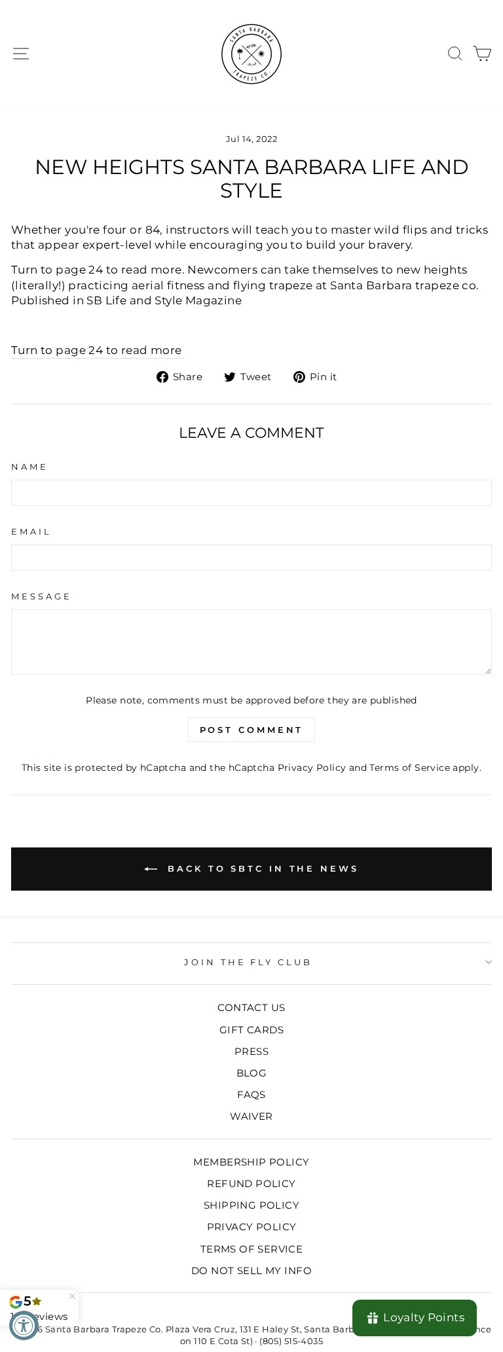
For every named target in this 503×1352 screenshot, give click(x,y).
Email (31, 531)
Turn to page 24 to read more (98, 350)
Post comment (252, 729)
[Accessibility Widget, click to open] (24, 1325)
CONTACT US (251, 1007)
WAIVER (251, 1116)
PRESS (251, 1051)
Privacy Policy (312, 768)
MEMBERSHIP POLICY (251, 1162)
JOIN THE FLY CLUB (248, 962)
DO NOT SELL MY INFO (251, 1270)
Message (41, 596)
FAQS (251, 1094)
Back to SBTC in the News (260, 868)
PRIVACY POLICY (252, 1226)
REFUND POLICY (251, 1183)
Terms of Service (409, 768)
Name (29, 466)
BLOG (251, 1073)
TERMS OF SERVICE (251, 1249)
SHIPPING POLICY (251, 1205)
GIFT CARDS (251, 1029)
